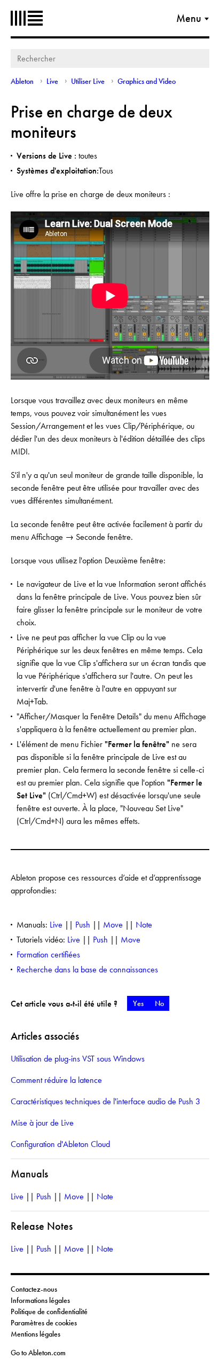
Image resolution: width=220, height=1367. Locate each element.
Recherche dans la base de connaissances (87, 969)
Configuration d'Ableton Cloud (60, 1144)
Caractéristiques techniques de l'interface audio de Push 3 (105, 1101)
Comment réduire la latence (56, 1080)
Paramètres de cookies (44, 1322)
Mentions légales (35, 1334)
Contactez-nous (34, 1289)
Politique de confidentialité (49, 1311)
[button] (138, 1003)
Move (113, 924)
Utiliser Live (88, 81)
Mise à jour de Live (42, 1122)
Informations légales (40, 1300)
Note (144, 924)
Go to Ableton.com (38, 1352)
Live (52, 81)
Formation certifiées (48, 954)
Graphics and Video (146, 81)
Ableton (27, 18)
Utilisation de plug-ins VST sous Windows (78, 1058)
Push (82, 924)
